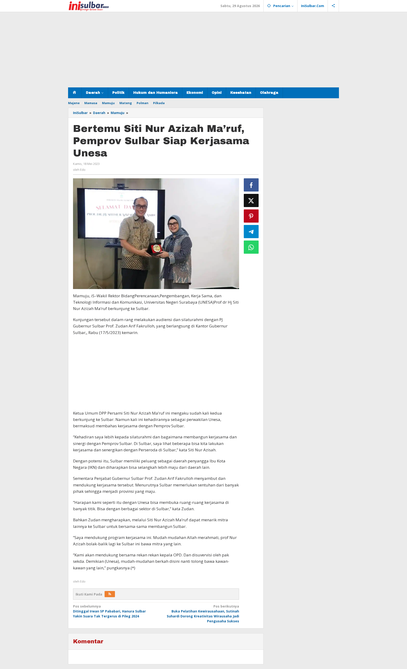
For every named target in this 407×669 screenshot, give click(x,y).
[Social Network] (333, 6)
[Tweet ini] (251, 200)
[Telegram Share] (251, 231)
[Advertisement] (203, 50)
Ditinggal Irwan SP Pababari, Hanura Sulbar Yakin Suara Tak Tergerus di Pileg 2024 (109, 611)
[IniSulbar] (88, 6)
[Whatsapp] (251, 247)
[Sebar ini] (251, 185)
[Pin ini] (251, 216)
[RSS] (110, 594)
